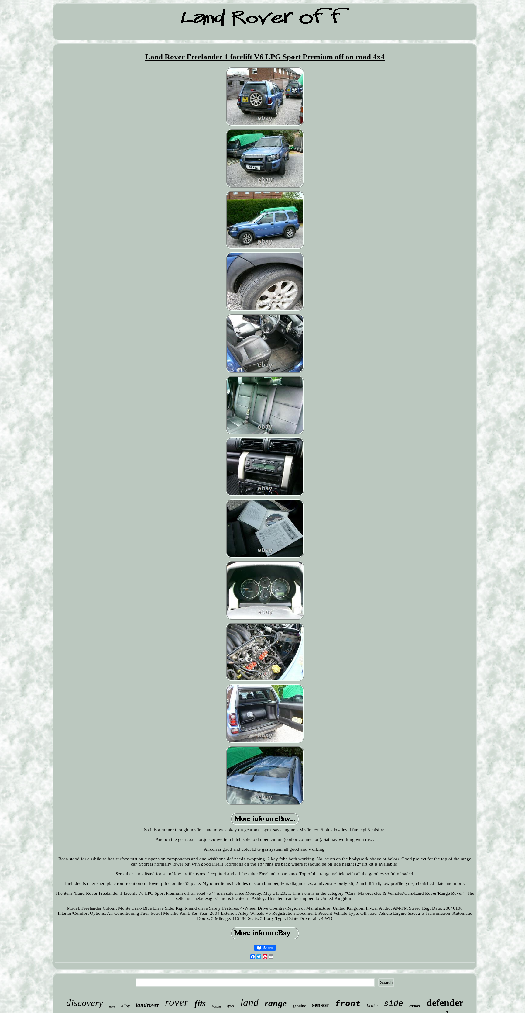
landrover (147, 1005)
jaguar (216, 1006)
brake (372, 1005)
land (249, 1002)
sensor (320, 1004)
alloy (125, 1006)
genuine (299, 1006)
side (393, 1003)
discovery (84, 1002)
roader (414, 1006)
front (348, 1003)
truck (112, 1006)
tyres (230, 1006)
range (276, 1003)
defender (445, 1002)
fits (200, 1003)
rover (176, 1002)
